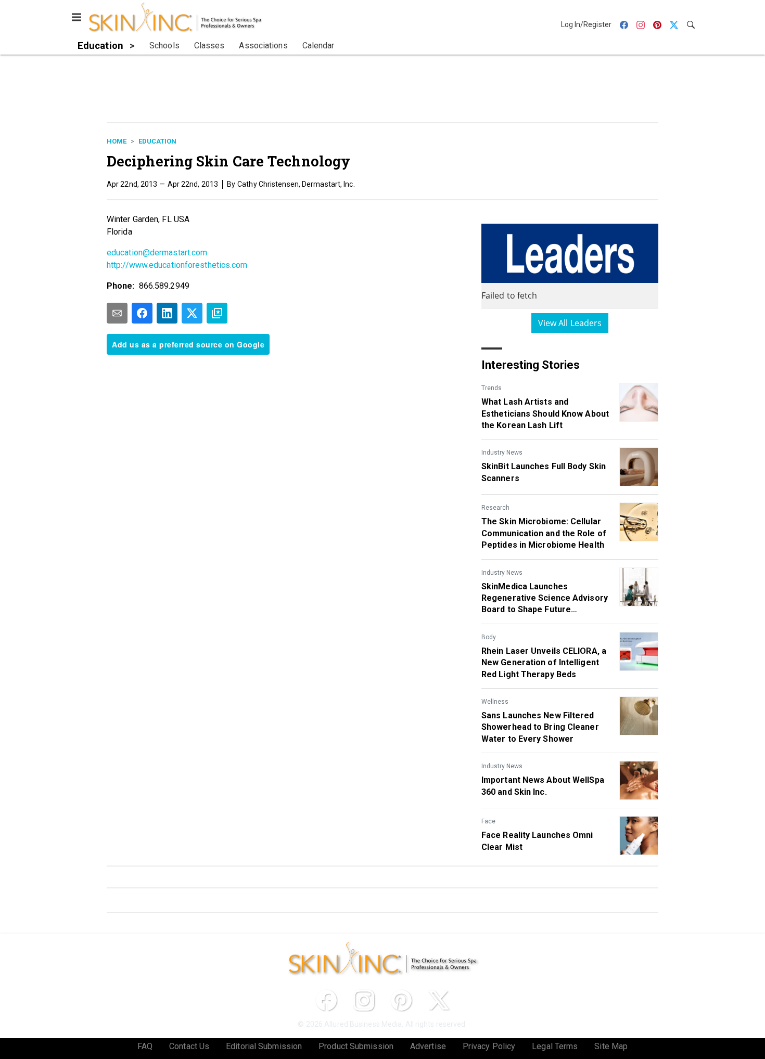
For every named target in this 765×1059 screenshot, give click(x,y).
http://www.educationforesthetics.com (177, 265)
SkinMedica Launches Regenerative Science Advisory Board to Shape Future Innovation (544, 599)
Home (116, 141)
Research (495, 507)
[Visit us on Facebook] (326, 1000)
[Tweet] (192, 313)
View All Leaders (570, 323)
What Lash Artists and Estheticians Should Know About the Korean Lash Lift (545, 413)
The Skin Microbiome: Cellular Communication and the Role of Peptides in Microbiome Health (543, 533)
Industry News (501, 452)
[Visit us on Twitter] (438, 1000)
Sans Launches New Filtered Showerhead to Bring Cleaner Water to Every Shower (540, 727)
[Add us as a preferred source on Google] (217, 313)
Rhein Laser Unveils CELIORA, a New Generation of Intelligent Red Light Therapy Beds (543, 662)
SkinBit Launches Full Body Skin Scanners (543, 472)
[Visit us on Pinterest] (401, 1000)
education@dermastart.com (157, 252)
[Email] (117, 313)
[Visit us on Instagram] (363, 1000)
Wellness (494, 701)
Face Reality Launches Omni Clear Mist (537, 840)
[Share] (142, 313)
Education (157, 141)
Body (488, 637)
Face (488, 821)
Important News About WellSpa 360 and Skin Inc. (542, 785)
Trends (491, 388)
